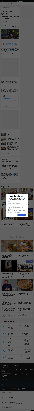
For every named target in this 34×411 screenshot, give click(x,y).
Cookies (33, 410)
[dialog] (17, 205)
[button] (17, 205)
